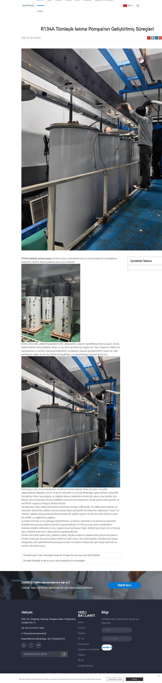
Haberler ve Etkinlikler (88, 649)
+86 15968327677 (56, 639)
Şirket (81, 622)
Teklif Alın (124, 585)
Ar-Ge (81, 638)
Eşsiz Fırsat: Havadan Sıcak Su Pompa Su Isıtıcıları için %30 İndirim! (65, 555)
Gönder (106, 647)
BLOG (81, 660)
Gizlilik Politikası (85, 665)
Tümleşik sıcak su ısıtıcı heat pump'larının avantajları (58, 560)
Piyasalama (83, 644)
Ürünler (81, 627)
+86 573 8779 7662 (34, 628)
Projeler (81, 633)
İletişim (40, 11)
